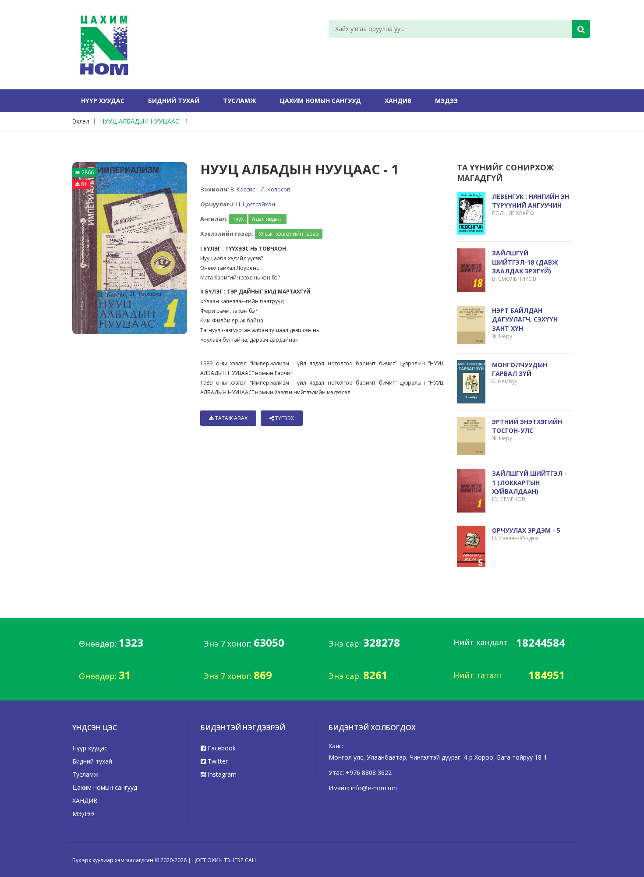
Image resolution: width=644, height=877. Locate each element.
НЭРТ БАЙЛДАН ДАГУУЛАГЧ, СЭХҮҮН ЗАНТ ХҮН (525, 319)
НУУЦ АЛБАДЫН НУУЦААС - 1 (144, 121)
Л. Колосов (275, 189)
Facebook (221, 748)
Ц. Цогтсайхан (255, 204)
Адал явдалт (267, 219)
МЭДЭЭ (446, 100)
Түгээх (284, 418)
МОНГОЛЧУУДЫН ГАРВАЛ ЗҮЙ (519, 369)
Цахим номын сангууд (320, 100)
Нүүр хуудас (102, 100)
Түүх (238, 219)
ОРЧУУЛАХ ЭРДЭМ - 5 (526, 530)
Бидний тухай (173, 100)
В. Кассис (242, 189)
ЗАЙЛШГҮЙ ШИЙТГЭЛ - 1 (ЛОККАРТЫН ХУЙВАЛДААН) (529, 482)
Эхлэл (80, 121)
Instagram (221, 774)
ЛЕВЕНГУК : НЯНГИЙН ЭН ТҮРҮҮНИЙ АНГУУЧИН (530, 200)
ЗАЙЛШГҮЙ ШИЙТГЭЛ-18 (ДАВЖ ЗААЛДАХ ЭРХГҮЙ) (525, 262)
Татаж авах (231, 418)
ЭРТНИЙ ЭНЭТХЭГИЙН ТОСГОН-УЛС (527, 426)
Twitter (217, 761)
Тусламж (239, 100)
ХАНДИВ (398, 100)
